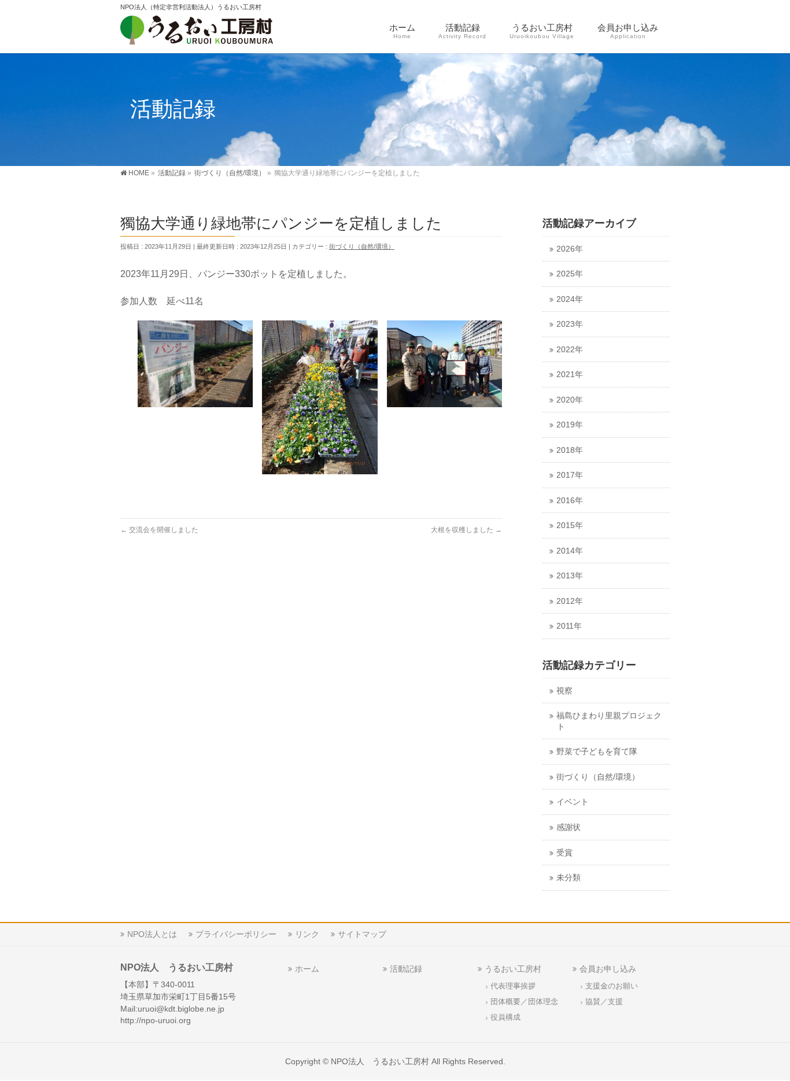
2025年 (569, 274)
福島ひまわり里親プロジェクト (609, 721)
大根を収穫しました (466, 530)
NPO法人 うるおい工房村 (380, 1061)
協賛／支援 (604, 1002)
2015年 (569, 525)
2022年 (569, 349)
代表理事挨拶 (513, 986)
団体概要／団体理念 (524, 1002)
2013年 (569, 575)
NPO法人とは (152, 934)
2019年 (569, 424)
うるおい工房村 (513, 968)
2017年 (569, 475)
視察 (564, 691)
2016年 (569, 500)
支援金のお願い (611, 986)
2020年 (569, 400)
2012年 (569, 601)
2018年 (569, 450)
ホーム (307, 968)
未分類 (568, 877)
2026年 (569, 249)
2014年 (569, 551)
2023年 (569, 324)
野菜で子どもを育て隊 (596, 751)
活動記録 (406, 968)
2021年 (569, 374)
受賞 (564, 852)
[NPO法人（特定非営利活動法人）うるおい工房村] (214, 32)
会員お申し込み (607, 968)
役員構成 (505, 1017)
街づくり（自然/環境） (361, 246)
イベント (572, 802)
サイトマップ (362, 934)
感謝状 (568, 827)
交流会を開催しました (159, 530)
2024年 (569, 299)
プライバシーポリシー (235, 934)
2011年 (569, 626)
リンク (307, 934)
